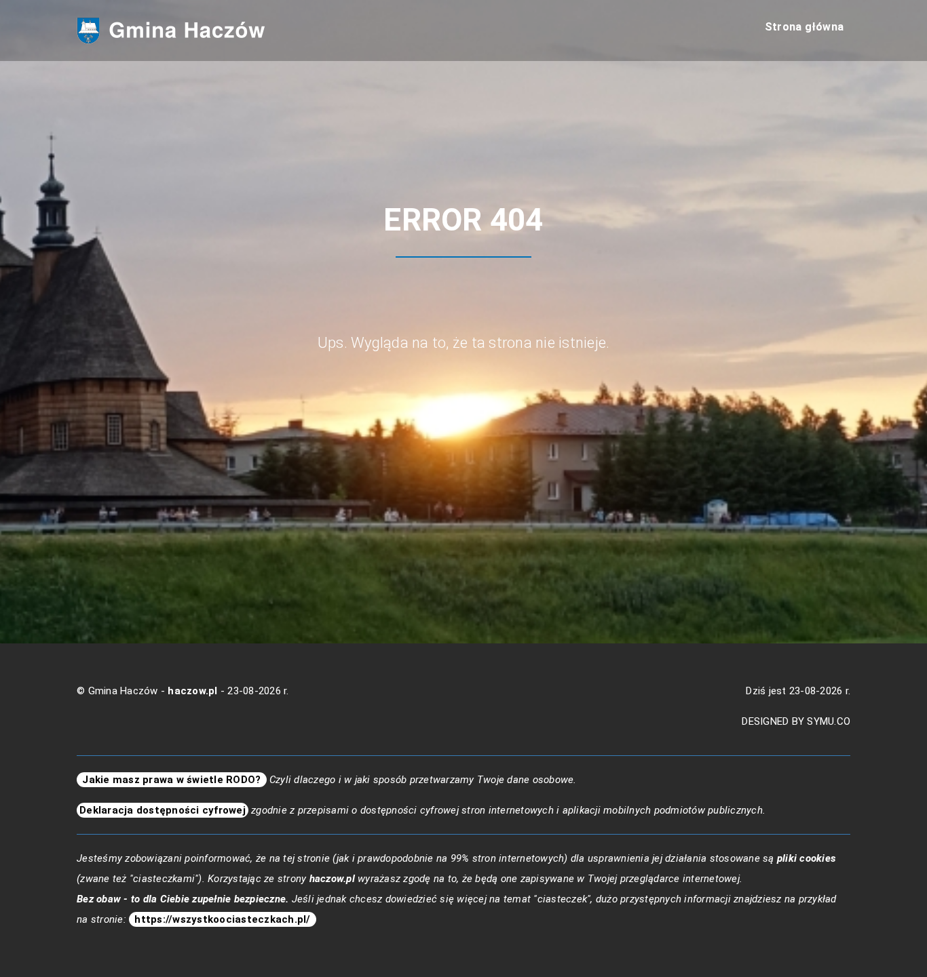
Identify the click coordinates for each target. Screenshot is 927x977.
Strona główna (804, 26)
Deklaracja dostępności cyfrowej (162, 810)
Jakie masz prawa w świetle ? (171, 780)
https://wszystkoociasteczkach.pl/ (223, 919)
